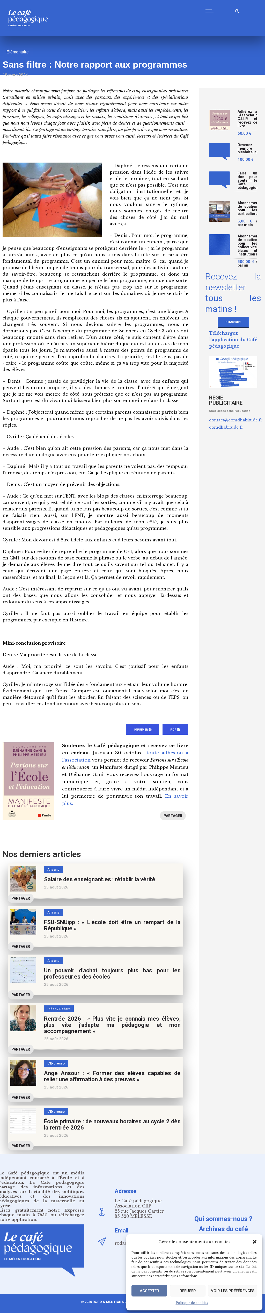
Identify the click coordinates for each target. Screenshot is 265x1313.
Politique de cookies (192, 1303)
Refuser (188, 1290)
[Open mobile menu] (210, 11)
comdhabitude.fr (226, 427)
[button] (254, 1241)
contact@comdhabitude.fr (235, 420)
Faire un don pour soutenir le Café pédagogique (247, 180)
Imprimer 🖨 (142, 729)
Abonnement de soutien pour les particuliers (247, 208)
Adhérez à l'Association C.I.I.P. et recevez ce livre (247, 119)
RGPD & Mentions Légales (116, 1302)
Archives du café (223, 1229)
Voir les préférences (232, 1290)
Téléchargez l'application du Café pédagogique (233, 340)
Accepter (149, 1290)
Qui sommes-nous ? (223, 1219)
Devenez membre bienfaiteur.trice (247, 148)
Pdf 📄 (175, 729)
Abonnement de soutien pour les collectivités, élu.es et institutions (247, 245)
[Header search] (237, 10)
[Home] (30, 34)
